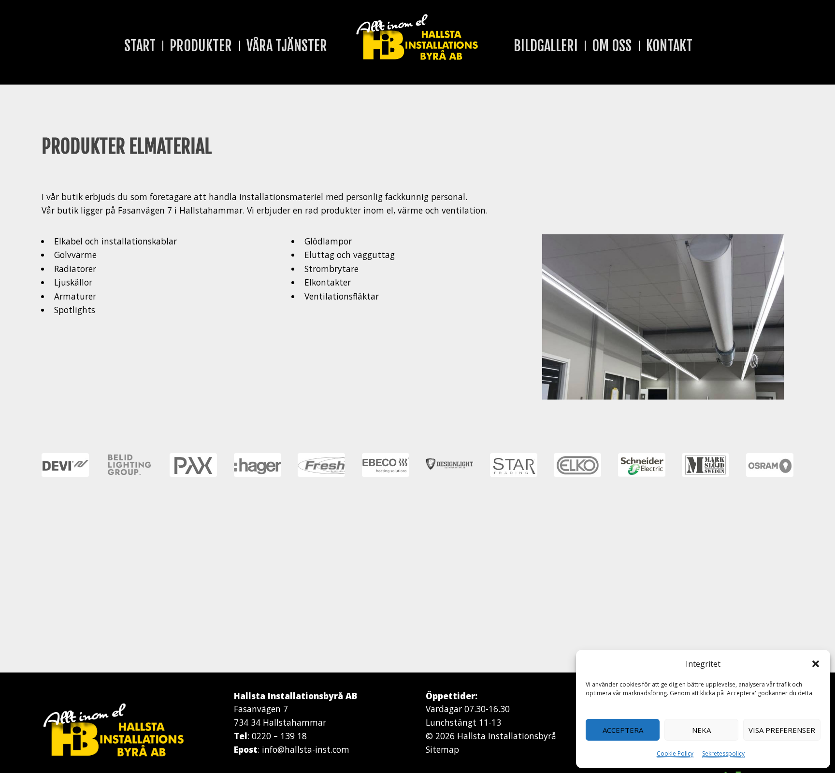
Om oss (612, 46)
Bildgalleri (546, 46)
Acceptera (623, 730)
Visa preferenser (782, 730)
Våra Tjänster (286, 46)
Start (140, 46)
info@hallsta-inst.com (305, 749)
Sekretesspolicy (723, 753)
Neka (701, 730)
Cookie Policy (675, 753)
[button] (816, 664)
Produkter (201, 46)
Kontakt (669, 46)
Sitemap (442, 749)
